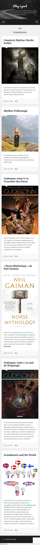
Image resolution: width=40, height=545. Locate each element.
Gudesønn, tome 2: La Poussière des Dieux (16, 180)
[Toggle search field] (37, 22)
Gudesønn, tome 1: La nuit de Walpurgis (19, 364)
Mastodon (3, 544)
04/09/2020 (9, 169)
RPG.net (13, 500)
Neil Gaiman (27, 332)
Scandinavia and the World (20, 455)
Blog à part (20, 6)
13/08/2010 (9, 530)
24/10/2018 (9, 256)
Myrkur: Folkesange (15, 110)
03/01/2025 (9, 101)
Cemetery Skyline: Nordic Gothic (19, 42)
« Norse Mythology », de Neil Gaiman (18, 267)
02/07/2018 (9, 353)
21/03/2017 (9, 445)
